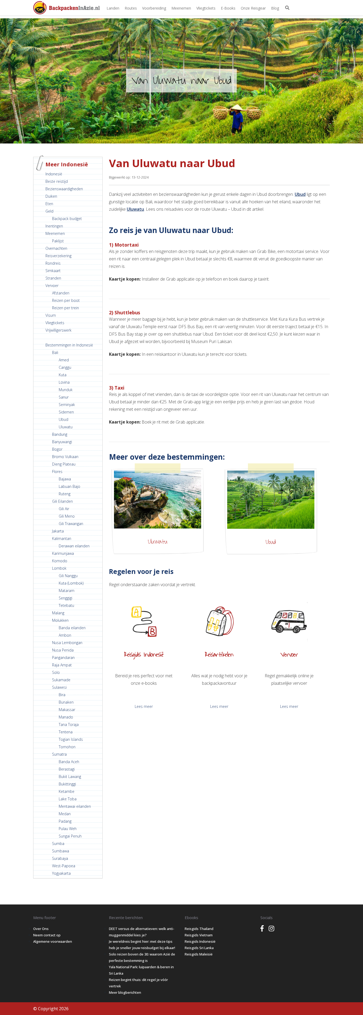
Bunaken (66, 702)
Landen (113, 8)
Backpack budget (67, 218)
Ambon (65, 635)
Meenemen (181, 8)
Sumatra (59, 754)
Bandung (59, 434)
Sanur (64, 397)
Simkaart (53, 270)
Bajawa (65, 478)
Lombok (59, 568)
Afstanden (60, 292)
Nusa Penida (63, 650)
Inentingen (54, 226)
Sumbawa (60, 850)
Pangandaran (63, 657)
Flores (57, 471)
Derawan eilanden (74, 545)
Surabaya (60, 858)
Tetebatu (66, 605)
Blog (275, 8)
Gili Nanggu (68, 575)
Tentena (66, 731)
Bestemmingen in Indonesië (69, 345)
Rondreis (53, 263)
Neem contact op (47, 935)
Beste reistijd (56, 181)
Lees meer (144, 706)
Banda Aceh (69, 761)
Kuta (62, 374)
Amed (64, 359)
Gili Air (64, 508)
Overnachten (56, 248)
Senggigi (65, 597)
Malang (58, 612)
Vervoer (51, 285)
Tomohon (67, 746)
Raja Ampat (62, 664)
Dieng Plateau (63, 464)
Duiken (51, 196)
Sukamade (61, 679)
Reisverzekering (58, 255)
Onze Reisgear (253, 8)
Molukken (60, 620)
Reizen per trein (65, 307)
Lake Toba (68, 798)
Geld (49, 211)
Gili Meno (67, 516)
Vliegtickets (206, 8)
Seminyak (67, 404)
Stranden (53, 278)
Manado (66, 717)
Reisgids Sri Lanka (199, 947)
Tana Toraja (69, 724)
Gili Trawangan (71, 523)
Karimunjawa (63, 553)
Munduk (66, 389)
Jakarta (58, 531)
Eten (49, 203)
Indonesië (53, 173)
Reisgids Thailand (199, 928)
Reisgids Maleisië (199, 954)
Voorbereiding (154, 8)
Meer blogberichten (125, 992)
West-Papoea (63, 865)
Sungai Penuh (70, 836)
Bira (62, 694)
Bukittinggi (67, 783)
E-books (228, 8)
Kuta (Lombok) (71, 583)
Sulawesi (59, 687)
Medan (65, 813)
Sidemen (66, 412)
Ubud (63, 419)
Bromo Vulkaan (65, 456)
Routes (131, 8)
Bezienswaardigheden (64, 188)
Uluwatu (66, 426)
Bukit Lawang (70, 776)
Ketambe (66, 791)
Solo (56, 672)
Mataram (66, 590)
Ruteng (64, 493)
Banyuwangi (62, 441)
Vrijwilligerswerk (58, 330)
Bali (55, 352)
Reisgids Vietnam (199, 935)
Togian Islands (71, 739)
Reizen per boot (66, 300)
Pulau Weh (68, 828)
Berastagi (67, 769)
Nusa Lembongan (67, 642)
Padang (65, 821)
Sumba (58, 843)
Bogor (57, 449)
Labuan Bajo (69, 486)
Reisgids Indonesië (200, 941)
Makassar (67, 709)
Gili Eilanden (62, 501)
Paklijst (58, 240)
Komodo (59, 560)
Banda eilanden (72, 627)
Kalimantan (61, 538)
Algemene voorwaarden (52, 941)
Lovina (64, 382)
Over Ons (41, 928)
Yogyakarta (61, 873)
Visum (50, 315)
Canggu (65, 367)
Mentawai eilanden (75, 806)
